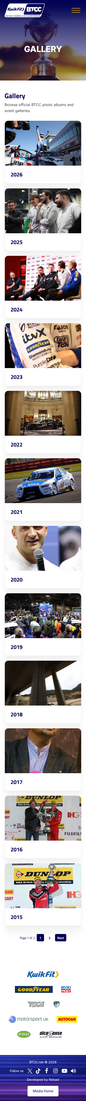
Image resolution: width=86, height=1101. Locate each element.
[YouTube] (64, 1071)
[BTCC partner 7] (67, 1019)
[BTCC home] (25, 10)
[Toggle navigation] (75, 10)
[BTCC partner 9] (51, 1034)
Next (60, 937)
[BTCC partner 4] (35, 1004)
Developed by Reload (43, 1079)
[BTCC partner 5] (56, 1004)
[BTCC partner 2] (34, 989)
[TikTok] (38, 1071)
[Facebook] (46, 1071)
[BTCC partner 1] (43, 974)
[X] (30, 1071)
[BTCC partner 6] (29, 1019)
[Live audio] (73, 1071)
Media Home (43, 1091)
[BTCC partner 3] (66, 989)
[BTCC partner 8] (24, 1034)
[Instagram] (55, 1071)
